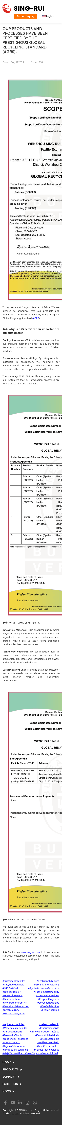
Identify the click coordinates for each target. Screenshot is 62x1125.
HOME (6, 1062)
